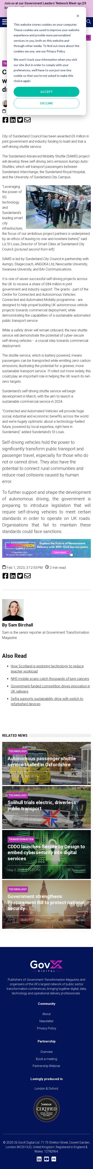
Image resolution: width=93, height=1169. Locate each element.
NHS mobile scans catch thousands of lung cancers (50, 679)
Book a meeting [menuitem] (46, 1059)
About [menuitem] (46, 1014)
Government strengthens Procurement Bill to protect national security (46, 902)
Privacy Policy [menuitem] (46, 1028)
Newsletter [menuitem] (46, 1021)
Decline (46, 103)
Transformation (21, 839)
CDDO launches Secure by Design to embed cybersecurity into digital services (46, 852)
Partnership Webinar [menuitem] (46, 1066)
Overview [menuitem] (46, 1052)
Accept (46, 92)
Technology (18, 751)
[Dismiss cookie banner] (77, 16)
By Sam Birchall (17, 625)
